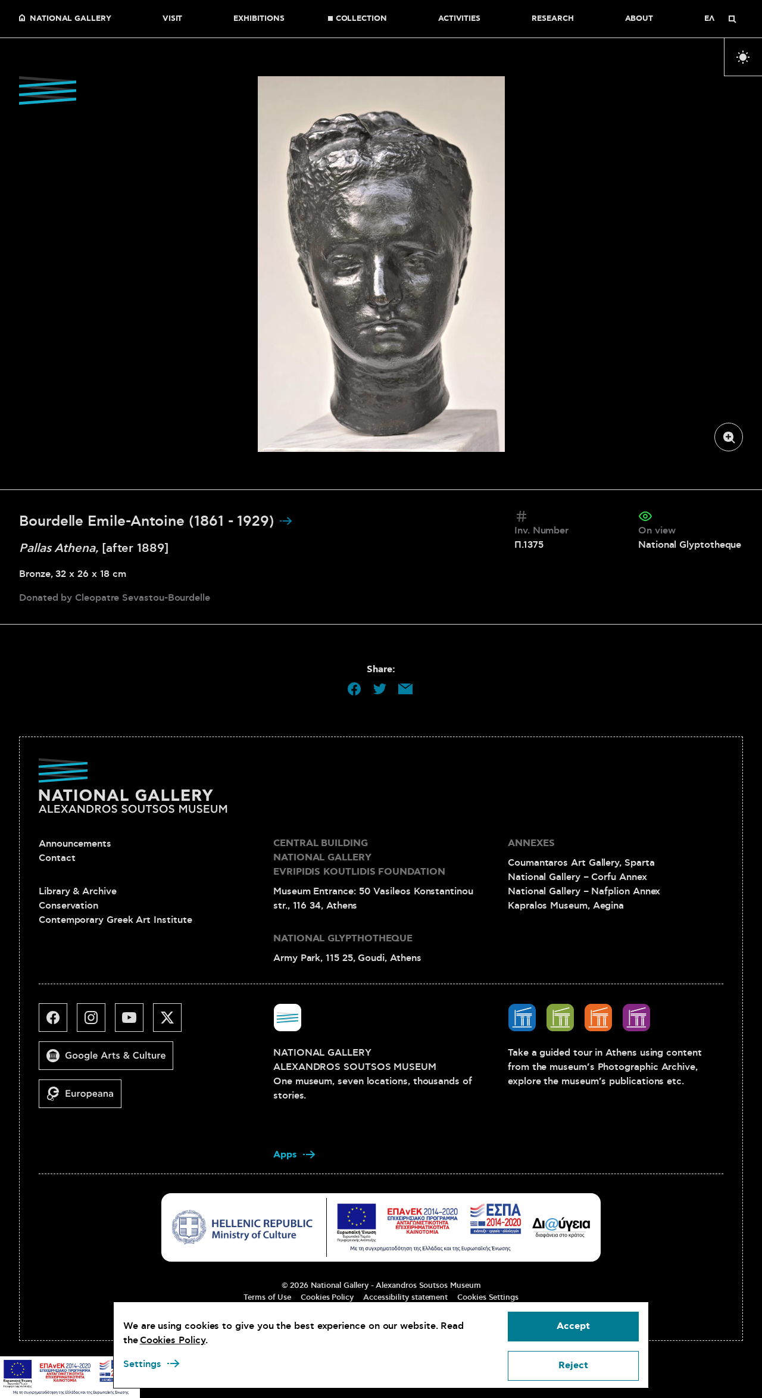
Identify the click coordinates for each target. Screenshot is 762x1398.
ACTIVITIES (459, 19)
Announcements (75, 844)
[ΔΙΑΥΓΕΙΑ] (561, 1227)
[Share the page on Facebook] (354, 688)
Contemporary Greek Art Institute (115, 920)
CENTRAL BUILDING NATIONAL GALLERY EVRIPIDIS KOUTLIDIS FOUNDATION (359, 857)
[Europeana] (85, 1098)
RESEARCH (552, 19)
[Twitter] (172, 1022)
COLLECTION (361, 19)
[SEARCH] (732, 19)
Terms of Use (267, 1297)
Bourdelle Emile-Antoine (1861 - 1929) (149, 522)
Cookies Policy (327, 1297)
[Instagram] (96, 1022)
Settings (142, 1364)
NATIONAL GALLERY (70, 19)
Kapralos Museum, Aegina (566, 906)
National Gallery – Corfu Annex (577, 877)
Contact (57, 858)
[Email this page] (405, 688)
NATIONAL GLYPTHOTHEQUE (343, 938)
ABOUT (639, 19)
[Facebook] (58, 1022)
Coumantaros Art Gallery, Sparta (581, 863)
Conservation (68, 906)
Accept (573, 1326)
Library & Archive (78, 891)
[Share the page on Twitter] (379, 688)
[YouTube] (134, 1022)
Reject (573, 1365)
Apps (285, 1155)
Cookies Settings (488, 1297)
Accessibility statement (405, 1297)
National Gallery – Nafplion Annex (584, 891)
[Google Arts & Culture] (111, 1060)
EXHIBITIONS (258, 19)
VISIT (173, 19)
